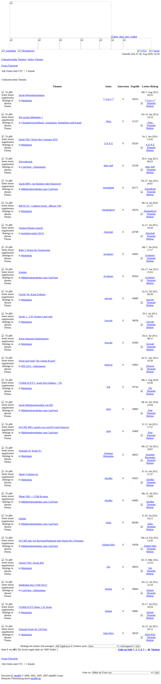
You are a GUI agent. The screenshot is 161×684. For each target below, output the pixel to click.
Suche (156, 50)
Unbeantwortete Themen (13, 59)
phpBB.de (36, 678)
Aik (108, 387)
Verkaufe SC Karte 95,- (30, 450)
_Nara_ (108, 121)
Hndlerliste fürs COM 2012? (33, 585)
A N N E (108, 143)
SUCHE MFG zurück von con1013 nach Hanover (44, 427)
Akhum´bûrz (108, 544)
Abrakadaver (108, 209)
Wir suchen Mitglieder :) (31, 117)
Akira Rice (108, 633)
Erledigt (23, 272)
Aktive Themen (35, 59)
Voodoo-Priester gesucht (31, 228)
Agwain (108, 320)
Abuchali (108, 232)
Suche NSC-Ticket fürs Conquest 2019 (38, 139)
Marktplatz (26, 100)
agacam (108, 298)
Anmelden (10, 50)
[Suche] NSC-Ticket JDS (31, 563)
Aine (108, 409)
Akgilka (108, 478)
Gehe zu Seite (125, 649)
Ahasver (108, 364)
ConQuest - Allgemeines (33, 167)
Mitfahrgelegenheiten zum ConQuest (39, 189)
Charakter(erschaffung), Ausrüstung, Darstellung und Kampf (51, 122)
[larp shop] (124, 36)
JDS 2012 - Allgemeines (33, 366)
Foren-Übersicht (9, 65)
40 (148, 649)
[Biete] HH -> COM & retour (33, 496)
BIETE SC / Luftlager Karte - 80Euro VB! (40, 206)
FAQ (144, 50)
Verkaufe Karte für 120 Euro (33, 629)
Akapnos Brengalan (108, 454)
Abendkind (108, 187)
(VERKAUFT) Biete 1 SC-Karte (35, 607)
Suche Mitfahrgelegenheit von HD (36, 405)
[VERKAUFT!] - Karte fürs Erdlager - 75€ (40, 383)
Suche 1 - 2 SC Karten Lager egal (35, 316)
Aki (108, 566)
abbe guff (108, 165)
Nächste (155, 649)
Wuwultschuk (25, 161)
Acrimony (108, 254)
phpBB (17, 675)
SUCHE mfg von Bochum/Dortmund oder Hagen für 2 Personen (51, 540)
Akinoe (108, 589)
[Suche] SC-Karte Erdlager (32, 294)
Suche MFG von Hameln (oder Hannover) (40, 183)
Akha (108, 522)
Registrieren (28, 50)
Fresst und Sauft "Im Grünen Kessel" (37, 361)
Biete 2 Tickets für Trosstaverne (34, 250)
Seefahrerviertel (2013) (32, 233)
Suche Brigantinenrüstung (31, 95)
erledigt (22, 518)
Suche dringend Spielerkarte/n (34, 338)
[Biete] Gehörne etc (28, 474)
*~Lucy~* (108, 99)
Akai (108, 431)
